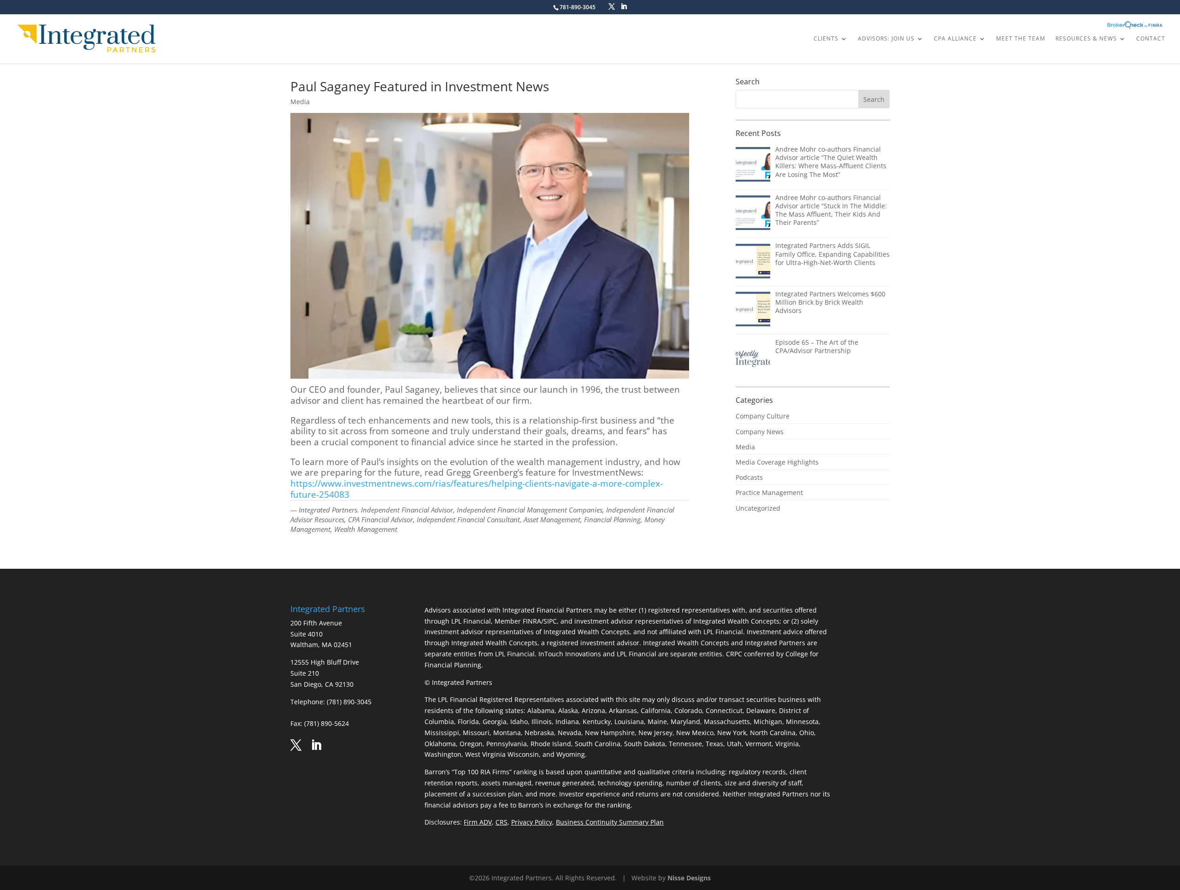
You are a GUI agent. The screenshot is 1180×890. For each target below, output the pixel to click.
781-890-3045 (578, 7)
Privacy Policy (531, 822)
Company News (760, 431)
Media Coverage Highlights (777, 462)
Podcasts (749, 477)
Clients (826, 38)
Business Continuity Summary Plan (610, 822)
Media (300, 101)
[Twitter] (611, 6)
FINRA (532, 621)
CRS (501, 822)
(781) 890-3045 (349, 701)
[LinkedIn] (623, 6)
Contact (1150, 38)
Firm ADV (478, 822)
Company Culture (763, 416)
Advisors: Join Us (886, 38)
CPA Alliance (955, 38)
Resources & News (1086, 38)
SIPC (550, 621)
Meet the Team (1020, 38)
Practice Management (769, 492)
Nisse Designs (689, 877)
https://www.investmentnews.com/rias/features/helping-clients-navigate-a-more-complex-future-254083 (476, 488)
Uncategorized (758, 508)
